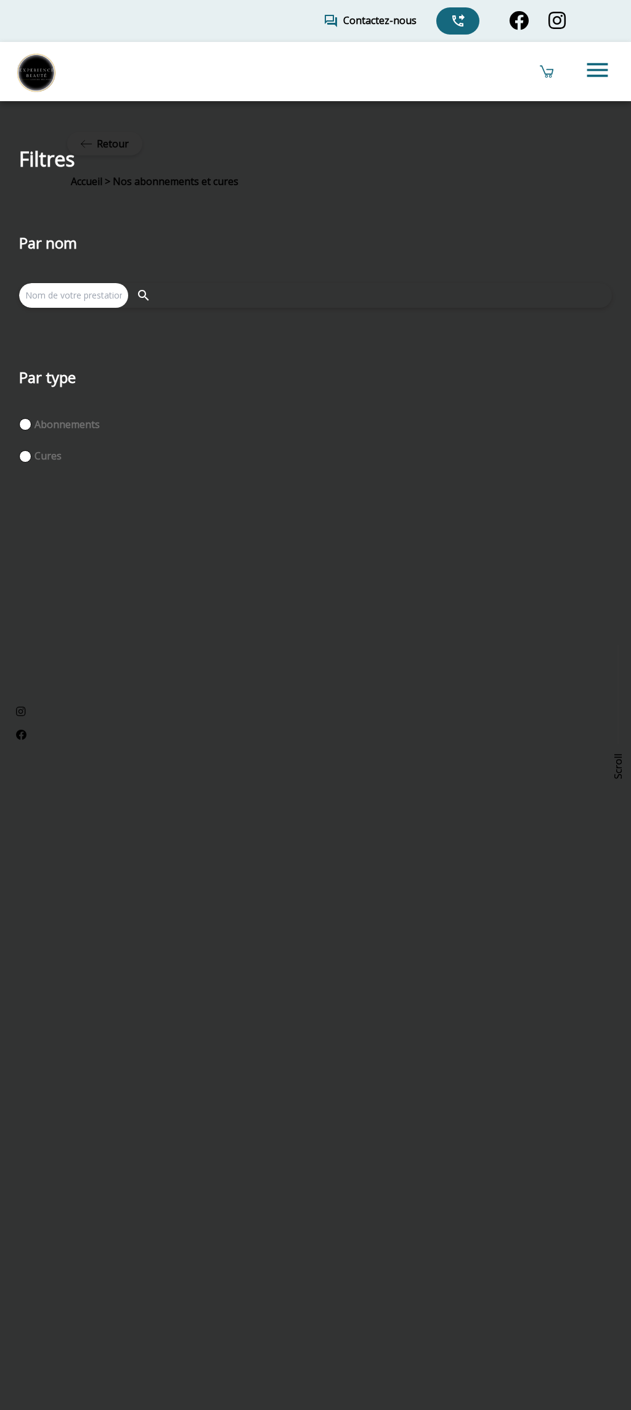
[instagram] (557, 20)
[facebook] (519, 20)
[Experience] (36, 71)
